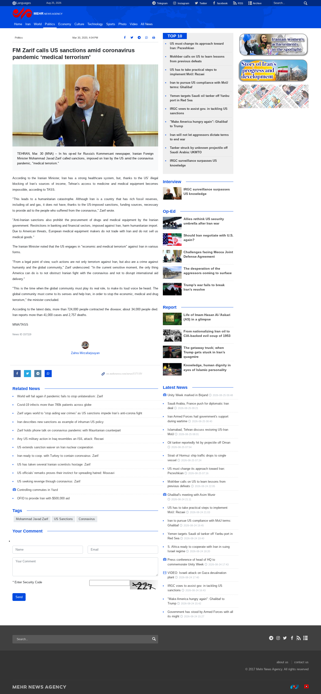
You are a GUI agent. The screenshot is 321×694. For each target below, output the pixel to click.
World (38, 24)
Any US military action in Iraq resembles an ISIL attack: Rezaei (60, 439)
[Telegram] (271, 638)
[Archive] (306, 638)
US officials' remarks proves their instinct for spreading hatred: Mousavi (65, 473)
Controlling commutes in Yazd (37, 490)
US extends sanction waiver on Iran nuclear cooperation (55, 447)
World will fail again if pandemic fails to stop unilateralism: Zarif (60, 396)
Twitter (203, 3)
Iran (28, 24)
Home (18, 24)
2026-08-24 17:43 (218, 564)
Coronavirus (87, 519)
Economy (64, 24)
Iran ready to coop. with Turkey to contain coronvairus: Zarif (57, 455)
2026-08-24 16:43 (195, 590)
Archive (257, 3)
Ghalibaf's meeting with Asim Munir (191, 495)
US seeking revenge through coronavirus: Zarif (48, 481)
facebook (222, 3)
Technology (95, 24)
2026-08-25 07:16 (198, 473)
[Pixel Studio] (304, 687)
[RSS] (299, 638)
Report (169, 307)
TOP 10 (175, 36)
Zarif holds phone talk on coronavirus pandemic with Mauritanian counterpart (69, 430)
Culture (79, 24)
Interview (172, 181)
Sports (110, 24)
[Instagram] (278, 638)
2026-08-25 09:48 (223, 395)
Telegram (162, 3)
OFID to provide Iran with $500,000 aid (43, 498)
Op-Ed (169, 211)
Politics (50, 24)
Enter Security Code (27, 582)
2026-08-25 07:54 (181, 447)
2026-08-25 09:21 (188, 408)
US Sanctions (63, 519)
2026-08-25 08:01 (189, 434)
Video (133, 24)
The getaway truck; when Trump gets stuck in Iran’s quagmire (204, 352)
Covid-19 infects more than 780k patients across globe (54, 404)
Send (19, 597)
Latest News (175, 387)
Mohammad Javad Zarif (32, 519)
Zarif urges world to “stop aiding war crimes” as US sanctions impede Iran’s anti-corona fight (79, 413)
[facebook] (292, 638)
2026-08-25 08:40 (202, 421)
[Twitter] (285, 638)
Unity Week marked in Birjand (188, 395)
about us (282, 662)
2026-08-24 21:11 (181, 499)
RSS (240, 3)
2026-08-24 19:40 (194, 538)
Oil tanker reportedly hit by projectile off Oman (199, 442)
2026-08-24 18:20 (200, 551)
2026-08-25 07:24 (191, 460)
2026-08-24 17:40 (189, 577)
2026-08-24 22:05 (205, 486)
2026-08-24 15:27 (194, 616)
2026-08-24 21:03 (200, 512)
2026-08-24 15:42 (191, 603)
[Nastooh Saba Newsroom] (292, 687)
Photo (122, 24)
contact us (301, 662)
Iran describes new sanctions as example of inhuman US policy (60, 422)
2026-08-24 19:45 (194, 525)
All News (147, 24)
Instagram (183, 3)
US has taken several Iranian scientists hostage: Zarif (53, 464)
